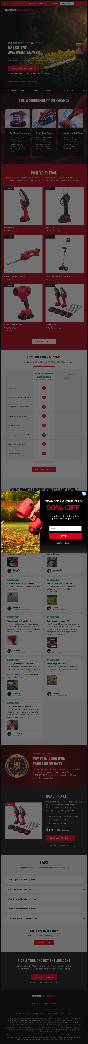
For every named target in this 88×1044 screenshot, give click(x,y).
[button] (65, 546)
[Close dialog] (84, 494)
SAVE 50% (65, 536)
